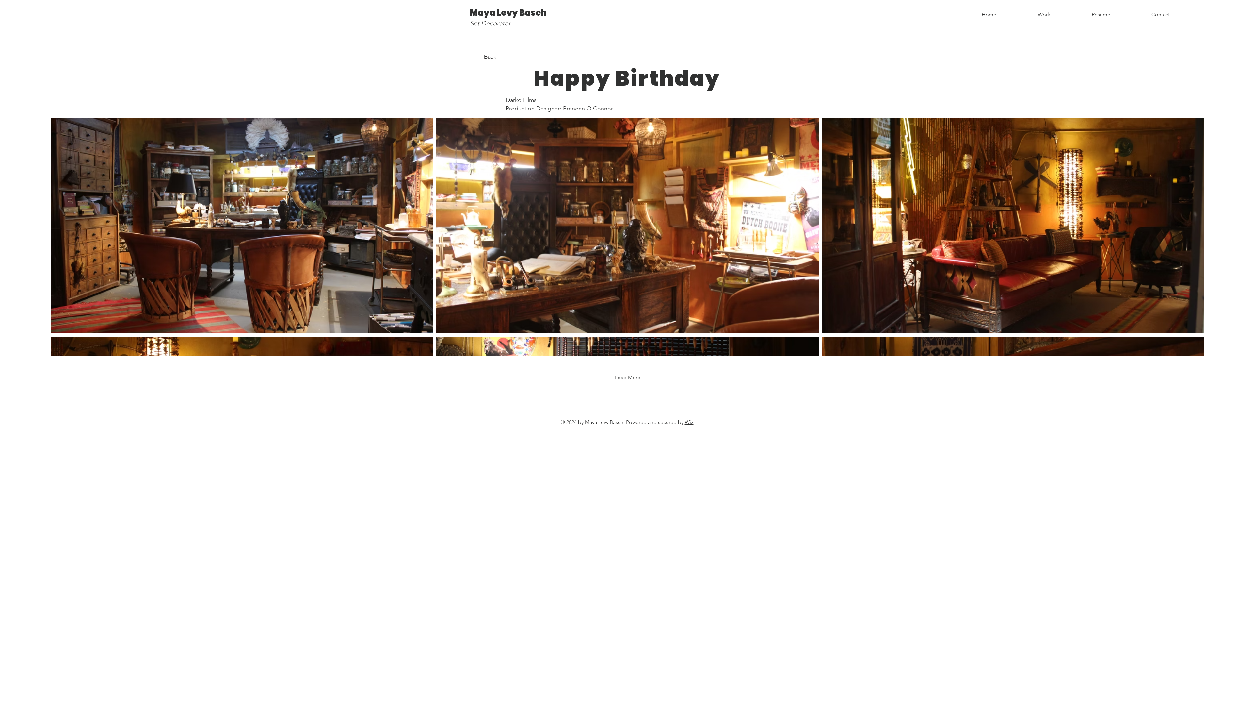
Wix (689, 422)
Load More (627, 377)
